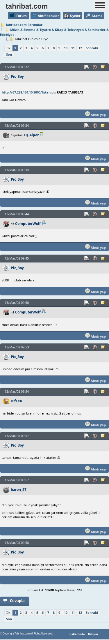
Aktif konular (48, 15)
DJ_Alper (31, 135)
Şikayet (95, 67)
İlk (8, 48)
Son (9, 54)
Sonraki (92, 48)
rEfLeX (16, 401)
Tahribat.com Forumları (24, 24)
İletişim (93, 634)
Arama (97, 15)
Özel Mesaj (103, 67)
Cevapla (17, 600)
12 (80, 48)
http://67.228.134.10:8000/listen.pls (29, 92)
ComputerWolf (28, 223)
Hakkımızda (77, 634)
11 (73, 48)
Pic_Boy (17, 76)
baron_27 (18, 489)
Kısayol (87, 67)
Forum (21, 15)
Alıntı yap (98, 114)
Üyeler (75, 15)
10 (65, 48)
